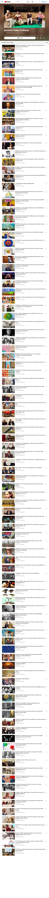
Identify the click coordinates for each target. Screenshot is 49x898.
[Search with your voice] (32, 2)
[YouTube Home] (7, 2)
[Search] (28, 2)
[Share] (40, 38)
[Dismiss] (47, 42)
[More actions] (43, 38)
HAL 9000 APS (17, 54)
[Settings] (39, 2)
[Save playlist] (37, 38)
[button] (24, 16)
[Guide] (2, 2)
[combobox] (21, 2)
